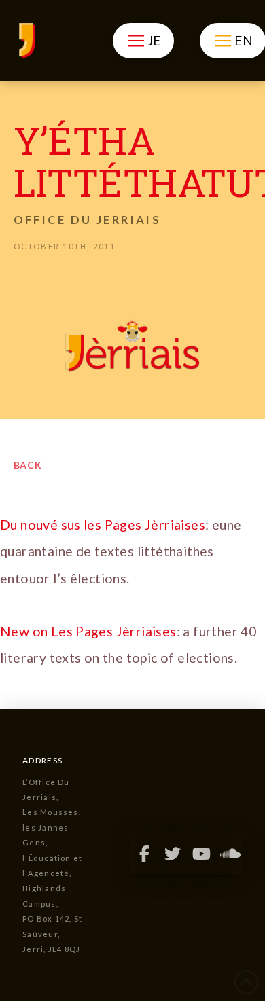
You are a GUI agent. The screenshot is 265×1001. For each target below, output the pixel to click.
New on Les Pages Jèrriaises (88, 631)
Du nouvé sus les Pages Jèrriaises (102, 524)
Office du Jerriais (87, 220)
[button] (143, 40)
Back (28, 465)
